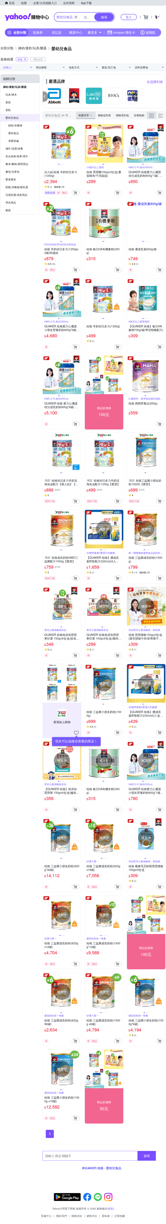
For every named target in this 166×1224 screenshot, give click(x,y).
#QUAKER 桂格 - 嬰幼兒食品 (101, 1168)
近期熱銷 (139, 115)
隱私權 (106, 1216)
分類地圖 (119, 1216)
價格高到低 (122, 115)
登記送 (57, 32)
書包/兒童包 (12, 172)
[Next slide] (78, 143)
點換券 (38, 32)
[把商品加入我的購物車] (76, 192)
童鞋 (8, 110)
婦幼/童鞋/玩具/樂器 (15, 87)
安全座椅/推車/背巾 (16, 156)
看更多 (92, 32)
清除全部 (38, 59)
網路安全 (92, 1216)
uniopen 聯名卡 (124, 32)
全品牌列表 (155, 81)
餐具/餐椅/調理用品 (16, 164)
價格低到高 (104, 115)
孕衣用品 (10, 202)
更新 (110, 1208)
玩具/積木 (11, 94)
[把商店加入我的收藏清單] (76, 733)
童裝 (8, 102)
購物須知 (76, 1216)
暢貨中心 (75, 32)
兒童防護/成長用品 (16, 195)
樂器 (8, 210)
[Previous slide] (45, 143)
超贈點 (150, 32)
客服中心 (46, 1216)
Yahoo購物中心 (27, 17)
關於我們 (61, 1216)
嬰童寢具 (10, 179)
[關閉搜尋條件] (75, 17)
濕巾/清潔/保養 (14, 148)
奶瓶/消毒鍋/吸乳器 (16, 187)
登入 (129, 17)
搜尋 (147, 1156)
